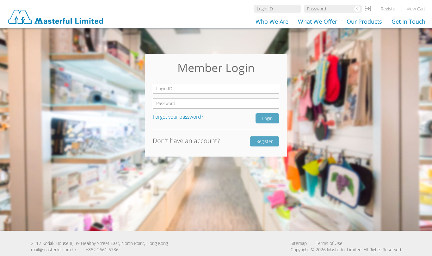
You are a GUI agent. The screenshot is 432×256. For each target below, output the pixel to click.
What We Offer (317, 21)
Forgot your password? (178, 116)
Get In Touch (408, 21)
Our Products (364, 21)
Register (389, 9)
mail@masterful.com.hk (54, 250)
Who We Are (272, 21)
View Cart (416, 9)
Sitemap (299, 243)
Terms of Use (329, 243)
